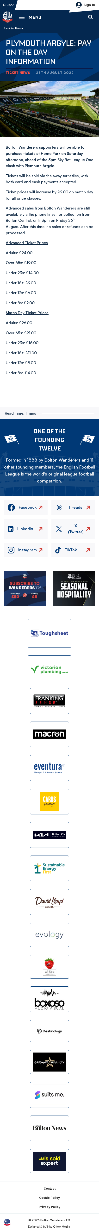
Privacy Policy (49, 1207)
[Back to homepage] (7, 17)
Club (7, 5)
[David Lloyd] (49, 902)
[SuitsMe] (49, 1095)
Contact (50, 1188)
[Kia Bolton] (49, 835)
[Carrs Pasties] (49, 801)
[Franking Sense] (49, 701)
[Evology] (49, 935)
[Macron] (49, 734)
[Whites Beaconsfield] (49, 967)
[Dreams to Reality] (49, 1062)
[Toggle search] (90, 17)
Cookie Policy (49, 1197)
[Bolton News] (49, 1128)
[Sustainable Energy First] (49, 868)
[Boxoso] (49, 999)
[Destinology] (49, 1031)
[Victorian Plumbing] (49, 669)
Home (19, 28)
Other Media (61, 1226)
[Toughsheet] (49, 633)
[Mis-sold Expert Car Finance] (49, 1161)
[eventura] (49, 768)
